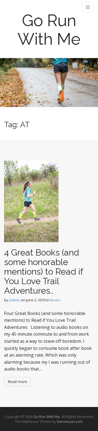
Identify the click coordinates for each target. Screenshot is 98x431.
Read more (17, 381)
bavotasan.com (69, 421)
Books (55, 300)
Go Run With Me (49, 29)
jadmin (14, 300)
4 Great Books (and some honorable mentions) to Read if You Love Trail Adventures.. (43, 271)
